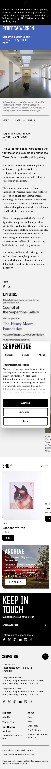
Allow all (25, 403)
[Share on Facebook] (3, 286)
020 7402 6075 (23, 668)
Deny (25, 421)
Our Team (33, 726)
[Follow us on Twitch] (25, 640)
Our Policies (34, 730)
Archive (6, 731)
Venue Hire (8, 722)
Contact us (8, 664)
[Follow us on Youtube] (20, 640)
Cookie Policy (22, 754)
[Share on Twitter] (9, 286)
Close (25, 2)
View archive (15, 582)
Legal (32, 754)
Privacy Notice (8, 754)
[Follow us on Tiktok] (30, 640)
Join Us (6, 717)
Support (6, 713)
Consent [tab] (9, 355)
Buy (8, 538)
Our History (8, 727)
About (31, 713)
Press (31, 717)
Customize (24, 412)
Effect (24, 764)
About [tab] (42, 355)
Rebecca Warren (13, 528)
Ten (47, 508)
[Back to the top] (45, 656)
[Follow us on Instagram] (14, 640)
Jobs (30, 721)
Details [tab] (25, 355)
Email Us (7, 671)
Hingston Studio (23, 761)
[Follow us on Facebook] (3, 640)
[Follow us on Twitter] (9, 640)
